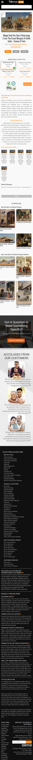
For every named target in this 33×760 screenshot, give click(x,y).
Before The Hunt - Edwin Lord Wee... (23, 276)
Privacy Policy (5, 743)
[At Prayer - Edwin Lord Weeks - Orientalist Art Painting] (7, 260)
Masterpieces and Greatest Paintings (14, 517)
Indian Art (6, 464)
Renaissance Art (8, 477)
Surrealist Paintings (9, 479)
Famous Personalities (10, 529)
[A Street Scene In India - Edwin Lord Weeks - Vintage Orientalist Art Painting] (7, 218)
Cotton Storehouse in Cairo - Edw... (23, 306)
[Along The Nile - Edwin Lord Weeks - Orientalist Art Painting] (7, 238)
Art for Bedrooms (9, 544)
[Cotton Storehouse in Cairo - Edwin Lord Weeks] (23, 292)
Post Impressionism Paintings (12, 475)
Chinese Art (7, 509)
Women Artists (8, 513)
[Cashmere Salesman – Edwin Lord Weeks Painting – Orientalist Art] (7, 290)
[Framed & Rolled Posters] (20, 614)
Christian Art (7, 508)
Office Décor (7, 562)
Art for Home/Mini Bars (10, 549)
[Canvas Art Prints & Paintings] (23, 627)
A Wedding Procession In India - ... (23, 222)
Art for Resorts (8, 553)
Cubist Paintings (8, 457)
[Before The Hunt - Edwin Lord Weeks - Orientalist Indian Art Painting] (23, 265)
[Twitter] (23, 746)
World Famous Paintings (10, 511)
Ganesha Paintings (9, 495)
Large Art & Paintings (10, 527)
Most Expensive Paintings (11, 518)
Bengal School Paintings (10, 506)
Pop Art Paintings (8, 473)
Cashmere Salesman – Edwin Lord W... (7, 301)
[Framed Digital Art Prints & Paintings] (29, 643)
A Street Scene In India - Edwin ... (6, 229)
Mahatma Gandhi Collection (11, 500)
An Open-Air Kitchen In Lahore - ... (23, 248)
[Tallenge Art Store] (16, 2)
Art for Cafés (7, 555)
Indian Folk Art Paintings (10, 520)
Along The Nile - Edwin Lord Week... (6, 244)
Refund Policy (5, 735)
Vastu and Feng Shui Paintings (12, 537)
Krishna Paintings (8, 488)
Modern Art (7, 468)
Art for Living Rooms (9, 542)
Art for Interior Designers (11, 566)
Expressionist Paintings (10, 459)
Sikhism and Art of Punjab (11, 531)
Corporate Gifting (8, 564)
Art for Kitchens (8, 546)
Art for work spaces (9, 557)
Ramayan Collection (9, 524)
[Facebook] (25, 746)
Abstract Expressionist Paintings (13, 480)
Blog (2, 752)
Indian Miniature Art (9, 466)
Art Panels (7, 486)
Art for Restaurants (9, 551)
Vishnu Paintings (8, 493)
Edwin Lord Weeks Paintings (10, 187)
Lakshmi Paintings (9, 497)
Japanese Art (7, 504)
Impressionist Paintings (10, 460)
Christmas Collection (9, 522)
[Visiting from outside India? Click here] (22, 573)
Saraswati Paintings (9, 499)
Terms (3, 737)
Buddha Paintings (8, 489)
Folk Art (6, 469)
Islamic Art (7, 462)
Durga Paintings (8, 533)
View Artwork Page (15, 47)
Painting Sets (7, 526)
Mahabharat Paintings (10, 515)
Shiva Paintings (8, 491)
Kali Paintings (7, 535)
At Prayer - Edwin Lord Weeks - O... (7, 267)
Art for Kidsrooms (9, 548)
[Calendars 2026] (13, 596)
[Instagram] (28, 746)
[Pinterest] (31, 746)
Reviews (3, 734)
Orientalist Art (25, 187)
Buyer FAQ (4, 732)
